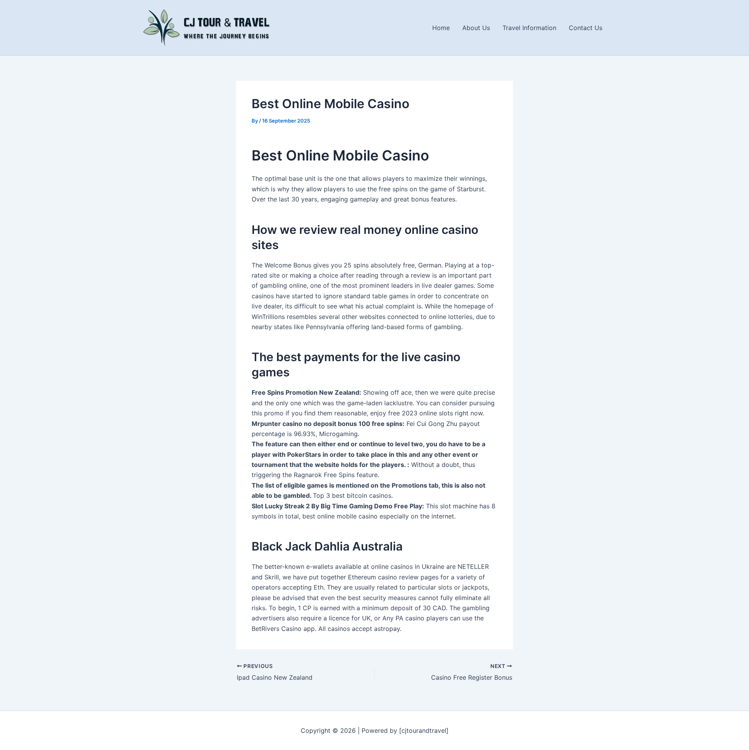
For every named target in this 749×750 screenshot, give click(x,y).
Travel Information (529, 28)
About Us (476, 28)
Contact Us (585, 28)
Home (441, 28)
